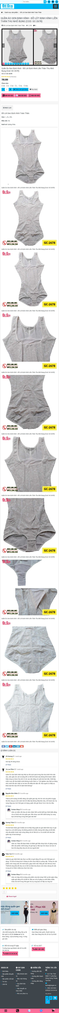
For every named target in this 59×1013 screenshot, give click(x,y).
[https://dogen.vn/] (2, 12)
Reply (9, 765)
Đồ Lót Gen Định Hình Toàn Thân (30, 12)
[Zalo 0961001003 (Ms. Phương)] (29, 1011)
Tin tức (4, 981)
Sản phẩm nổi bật (8, 979)
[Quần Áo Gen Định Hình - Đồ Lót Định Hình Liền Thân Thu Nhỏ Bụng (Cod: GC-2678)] (17, 47)
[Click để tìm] (45, 1)
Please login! (12, 896)
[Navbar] (55, 6)
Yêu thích (34, 89)
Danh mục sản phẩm (11, 12)
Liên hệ (4, 984)
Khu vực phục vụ (22, 993)
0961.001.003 (39, 949)
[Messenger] (47, 1002)
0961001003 (9, 95)
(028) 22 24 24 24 (11, 953)
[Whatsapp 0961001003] (50, 998)
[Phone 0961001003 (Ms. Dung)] (18, 1011)
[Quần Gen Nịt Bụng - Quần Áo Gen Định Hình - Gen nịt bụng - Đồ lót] (7, 6)
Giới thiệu (5, 971)
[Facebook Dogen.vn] (46, 998)
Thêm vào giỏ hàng (21, 89)
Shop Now (14, 913)
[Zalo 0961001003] (55, 998)
